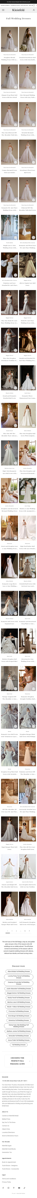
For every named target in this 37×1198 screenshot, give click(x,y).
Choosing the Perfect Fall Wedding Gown (17, 1061)
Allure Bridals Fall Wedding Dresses (19, 971)
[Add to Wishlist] (15, 49)
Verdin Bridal (9, 242)
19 (25, 931)
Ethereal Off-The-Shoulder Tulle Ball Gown (27, 209)
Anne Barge (27, 506)
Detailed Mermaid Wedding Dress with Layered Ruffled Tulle (27, 134)
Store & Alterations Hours (10, 1136)
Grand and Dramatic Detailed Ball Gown (9, 397)
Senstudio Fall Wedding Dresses (19, 1036)
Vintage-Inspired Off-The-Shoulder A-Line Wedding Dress (9, 698)
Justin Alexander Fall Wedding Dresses (18, 989)
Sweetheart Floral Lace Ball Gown (27, 171)
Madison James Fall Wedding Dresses (19, 1031)
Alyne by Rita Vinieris (27, 882)
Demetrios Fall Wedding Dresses (19, 1020)
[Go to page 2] (29, 931)
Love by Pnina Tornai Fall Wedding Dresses (19, 977)
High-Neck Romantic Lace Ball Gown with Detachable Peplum (9, 472)
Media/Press (6, 1119)
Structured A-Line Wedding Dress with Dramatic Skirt (27, 660)
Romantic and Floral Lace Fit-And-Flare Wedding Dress (27, 247)
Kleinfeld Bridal (5, 5)
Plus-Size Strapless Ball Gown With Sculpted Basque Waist (27, 435)
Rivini (9, 731)
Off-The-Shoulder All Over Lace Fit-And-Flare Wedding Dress (9, 811)
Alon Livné (27, 618)
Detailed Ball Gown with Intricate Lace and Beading (27, 585)
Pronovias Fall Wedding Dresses (19, 1011)
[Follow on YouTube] (19, 1188)
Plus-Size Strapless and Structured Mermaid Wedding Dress (27, 472)
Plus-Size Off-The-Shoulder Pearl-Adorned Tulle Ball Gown (10, 435)
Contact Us (5, 1126)
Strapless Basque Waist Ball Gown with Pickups (27, 735)
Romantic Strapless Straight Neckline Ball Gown (27, 698)
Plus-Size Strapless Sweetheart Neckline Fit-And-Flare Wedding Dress (9, 360)
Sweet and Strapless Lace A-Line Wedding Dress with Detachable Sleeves (9, 547)
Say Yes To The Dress (8, 1122)
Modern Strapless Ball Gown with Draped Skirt (10, 660)
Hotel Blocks (24, 5)
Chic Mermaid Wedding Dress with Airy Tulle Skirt (27, 96)
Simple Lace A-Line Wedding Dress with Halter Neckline (9, 247)
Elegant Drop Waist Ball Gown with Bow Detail (9, 96)
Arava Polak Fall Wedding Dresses (18, 1040)
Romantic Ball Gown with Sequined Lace (9, 623)
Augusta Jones (9, 882)
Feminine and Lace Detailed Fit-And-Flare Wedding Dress (9, 284)
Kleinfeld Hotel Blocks (9, 1149)
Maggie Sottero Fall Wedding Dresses (19, 993)
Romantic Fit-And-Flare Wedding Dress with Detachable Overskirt (9, 209)
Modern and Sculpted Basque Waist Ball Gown (9, 923)
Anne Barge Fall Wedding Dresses (18, 1016)
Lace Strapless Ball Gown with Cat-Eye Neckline (27, 886)
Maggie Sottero (27, 280)
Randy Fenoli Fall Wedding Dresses (19, 998)
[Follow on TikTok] (24, 1188)
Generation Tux (7, 1152)
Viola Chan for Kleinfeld (9, 54)
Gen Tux (31, 5)
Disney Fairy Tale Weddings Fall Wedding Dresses (19, 1026)
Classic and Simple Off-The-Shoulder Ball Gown (9, 886)
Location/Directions (8, 1132)
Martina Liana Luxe (9, 468)
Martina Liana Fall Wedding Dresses (18, 1002)
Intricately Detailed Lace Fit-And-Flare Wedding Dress (27, 811)
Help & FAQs (6, 1129)
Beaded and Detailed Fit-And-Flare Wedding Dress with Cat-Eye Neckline (27, 360)
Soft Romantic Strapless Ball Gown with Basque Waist (27, 923)
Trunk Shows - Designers (10, 1165)
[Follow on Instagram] (8, 1188)
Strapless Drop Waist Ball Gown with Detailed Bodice (9, 773)
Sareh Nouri (27, 393)
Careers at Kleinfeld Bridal (10, 1116)
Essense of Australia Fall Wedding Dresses (18, 983)
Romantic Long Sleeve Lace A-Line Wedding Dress (9, 585)
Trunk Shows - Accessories (10, 1169)
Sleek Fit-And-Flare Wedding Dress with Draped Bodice (27, 322)
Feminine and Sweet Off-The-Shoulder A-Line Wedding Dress (27, 773)
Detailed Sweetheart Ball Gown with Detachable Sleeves (27, 59)
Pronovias (9, 543)
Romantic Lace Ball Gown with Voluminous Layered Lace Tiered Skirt (9, 736)
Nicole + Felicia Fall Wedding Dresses (18, 1007)
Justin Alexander (27, 468)
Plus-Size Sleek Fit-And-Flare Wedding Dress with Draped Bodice (9, 322)
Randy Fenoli (9, 430)
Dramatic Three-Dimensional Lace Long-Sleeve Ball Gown (28, 397)
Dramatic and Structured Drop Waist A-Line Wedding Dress (27, 623)
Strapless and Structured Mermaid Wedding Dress (9, 510)
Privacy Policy (6, 1182)
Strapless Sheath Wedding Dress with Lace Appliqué (9, 59)
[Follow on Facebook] (3, 1188)
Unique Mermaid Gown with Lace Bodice (9, 171)
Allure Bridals (27, 430)
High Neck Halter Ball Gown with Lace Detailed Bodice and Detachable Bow (27, 547)
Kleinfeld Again (15, 5)
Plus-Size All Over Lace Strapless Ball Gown (27, 848)
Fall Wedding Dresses (18, 1045)
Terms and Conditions (9, 1178)
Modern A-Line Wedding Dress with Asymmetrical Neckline (27, 510)
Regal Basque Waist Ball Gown (9, 848)
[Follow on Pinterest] (14, 1188)
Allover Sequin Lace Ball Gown (28, 284)
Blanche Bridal (9, 393)
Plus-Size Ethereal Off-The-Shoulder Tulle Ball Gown (9, 134)
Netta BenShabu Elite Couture (27, 242)
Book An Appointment (9, 1162)
